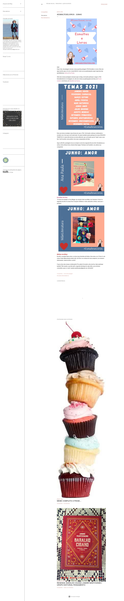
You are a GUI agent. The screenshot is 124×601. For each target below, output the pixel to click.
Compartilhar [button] (44, 12)
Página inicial (50, 3)
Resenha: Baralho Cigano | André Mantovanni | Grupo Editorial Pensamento (79, 584)
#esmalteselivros (45, 17)
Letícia (66, 73)
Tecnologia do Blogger (75, 596)
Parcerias (59, 3)
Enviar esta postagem (68, 273)
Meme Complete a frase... (69, 501)
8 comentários (67, 503)
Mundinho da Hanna (74, 80)
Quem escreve (67, 3)
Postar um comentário (68, 587)
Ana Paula (71, 73)
